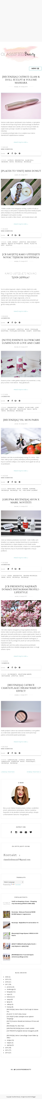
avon (10, 575)
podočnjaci (30, 761)
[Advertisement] (21, 21)
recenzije (27, 162)
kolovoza (10, 997)
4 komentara (5, 318)
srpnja (9, 999)
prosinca (9, 987)
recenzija (19, 162)
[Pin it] (19, 153)
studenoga (10, 989)
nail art (13, 409)
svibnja (9, 1004)
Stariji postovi (33, 772)
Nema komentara (7, 149)
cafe (9, 242)
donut (15, 242)
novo (12, 162)
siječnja (9, 1045)
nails (29, 409)
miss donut (31, 242)
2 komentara (5, 396)
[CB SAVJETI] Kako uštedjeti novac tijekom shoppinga (21, 256)
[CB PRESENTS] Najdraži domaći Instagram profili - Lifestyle (21, 589)
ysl (20, 490)
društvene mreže (25, 674)
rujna (8, 994)
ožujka (9, 1040)
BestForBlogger (32, 1097)
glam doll (29, 160)
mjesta (4, 243)
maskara (5, 162)
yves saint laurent (30, 490)
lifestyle (22, 242)
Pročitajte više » (21, 142)
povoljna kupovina (17, 331)
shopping (37, 331)
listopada (10, 992)
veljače (9, 1043)
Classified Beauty (16, 1097)
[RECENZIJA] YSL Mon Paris (21, 419)
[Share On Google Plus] (15, 153)
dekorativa (19, 160)
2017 (6, 984)
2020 (6, 977)
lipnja (8, 1002)
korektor (15, 761)
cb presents (12, 674)
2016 (6, 1048)
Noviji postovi (8, 772)
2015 (6, 1050)
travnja (9, 1007)
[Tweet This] (8, 153)
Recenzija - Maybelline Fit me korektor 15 (25, 922)
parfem (25, 489)
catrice (11, 160)
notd (35, 409)
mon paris (12, 489)
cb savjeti (11, 329)
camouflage (12, 760)
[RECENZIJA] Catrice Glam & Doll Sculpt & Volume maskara (21, 79)
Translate (18, 885)
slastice (9, 245)
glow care (29, 407)
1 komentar (5, 663)
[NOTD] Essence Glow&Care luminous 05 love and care (21, 342)
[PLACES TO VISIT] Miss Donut (21, 170)
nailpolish (21, 409)
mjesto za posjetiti (15, 243)
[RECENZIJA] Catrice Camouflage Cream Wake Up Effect (21, 688)
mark (3, 577)
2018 (6, 982)
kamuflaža (6, 761)
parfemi (32, 489)
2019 (6, 979)
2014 (6, 1053)
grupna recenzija (30, 575)
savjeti (29, 331)
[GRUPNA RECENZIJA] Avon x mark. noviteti (21, 501)
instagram (6, 676)
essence (21, 407)
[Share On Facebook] (12, 153)
